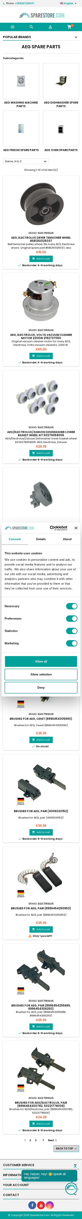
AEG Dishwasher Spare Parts (61, 104)
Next (53, 1140)
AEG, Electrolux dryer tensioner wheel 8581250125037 (41, 239)
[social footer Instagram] (50, 1205)
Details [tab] (41, 539)
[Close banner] (76, 528)
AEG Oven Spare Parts (61, 150)
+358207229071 (24, 3)
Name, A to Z (26, 161)
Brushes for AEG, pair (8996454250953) (41, 908)
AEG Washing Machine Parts (21, 104)
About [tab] (67, 539)
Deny (41, 687)
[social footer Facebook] (32, 1205)
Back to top (66, 1148)
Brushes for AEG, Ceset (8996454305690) (41, 719)
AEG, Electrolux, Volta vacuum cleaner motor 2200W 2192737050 (41, 336)
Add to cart (41, 258)
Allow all (41, 661)
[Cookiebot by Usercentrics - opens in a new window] (50, 528)
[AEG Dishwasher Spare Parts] (61, 81)
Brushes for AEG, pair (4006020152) (41, 811)
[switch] (71, 618)
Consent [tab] (15, 539)
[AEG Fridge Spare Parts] (21, 129)
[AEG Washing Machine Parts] (21, 81)
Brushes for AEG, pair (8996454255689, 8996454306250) (41, 1007)
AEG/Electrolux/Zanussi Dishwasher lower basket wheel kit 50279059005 (41, 433)
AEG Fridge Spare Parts (21, 150)
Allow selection (41, 674)
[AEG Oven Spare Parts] (61, 129)
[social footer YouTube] (41, 1205)
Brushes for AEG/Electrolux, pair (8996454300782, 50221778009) (41, 1104)
